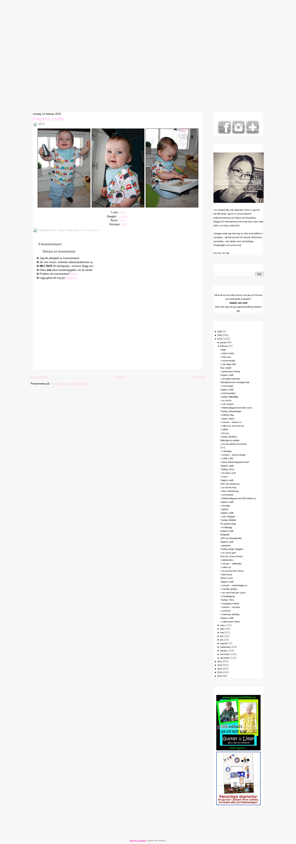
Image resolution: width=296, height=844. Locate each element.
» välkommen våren (230, 621)
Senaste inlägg (39, 376)
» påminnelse (226, 560)
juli (221, 640)
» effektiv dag (227, 415)
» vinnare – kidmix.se (230, 422)
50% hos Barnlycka (230, 484)
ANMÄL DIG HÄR (238, 303)
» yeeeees (225, 611)
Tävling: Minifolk (228, 520)
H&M (122, 212)
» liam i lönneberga (229, 491)
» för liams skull (228, 473)
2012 (219, 665)
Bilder (53, 230)
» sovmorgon (226, 386)
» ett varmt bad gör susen (233, 592)
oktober (224, 650)
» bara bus (225, 357)
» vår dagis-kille (228, 364)
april (222, 629)
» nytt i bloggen (227, 516)
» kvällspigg (226, 527)
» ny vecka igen (228, 553)
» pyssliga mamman (230, 378)
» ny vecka (225, 400)
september (225, 647)
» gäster (224, 509)
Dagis (223, 349)
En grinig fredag (228, 524)
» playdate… (226, 545)
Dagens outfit (48, 118)
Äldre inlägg (199, 376)
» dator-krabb (227, 353)
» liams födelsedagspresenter (234, 462)
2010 (219, 339)
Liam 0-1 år (79, 230)
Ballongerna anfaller (230, 440)
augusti (223, 643)
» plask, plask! (227, 418)
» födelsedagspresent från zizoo (236, 407)
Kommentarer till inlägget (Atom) (69, 383)
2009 (219, 335)
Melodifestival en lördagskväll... (235, 382)
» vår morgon (227, 404)
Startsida (120, 376)
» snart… (225, 476)
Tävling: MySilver (228, 436)
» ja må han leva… (229, 487)
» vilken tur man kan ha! (232, 426)
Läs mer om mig (221, 253)
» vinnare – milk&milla (230, 563)
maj (222, 632)
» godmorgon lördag (230, 371)
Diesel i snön (226, 578)
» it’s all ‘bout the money (232, 571)
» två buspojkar (228, 393)
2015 (219, 676)
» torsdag (225, 505)
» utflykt (224, 429)
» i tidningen (226, 451)
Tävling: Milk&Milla (229, 397)
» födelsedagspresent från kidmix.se (238, 498)
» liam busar (226, 574)
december (225, 658)
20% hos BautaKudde (231, 538)
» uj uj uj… (225, 433)
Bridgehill (224, 534)
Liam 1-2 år (93, 230)
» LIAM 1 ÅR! (226, 458)
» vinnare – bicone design (232, 455)
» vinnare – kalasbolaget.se (233, 585)
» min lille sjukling (228, 589)
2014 (219, 672)
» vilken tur (225, 567)
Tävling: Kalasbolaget (230, 411)
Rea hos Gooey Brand (231, 556)
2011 (219, 661)
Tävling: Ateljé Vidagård (231, 549)
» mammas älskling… (230, 614)
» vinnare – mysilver (230, 607)
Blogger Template (138, 840)
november (225, 654)
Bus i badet (225, 368)
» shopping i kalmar (229, 603)
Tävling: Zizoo (227, 469)
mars (222, 625)
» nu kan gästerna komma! (233, 444)
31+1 (222, 447)
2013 (219, 669)
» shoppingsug (227, 596)
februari (224, 346)
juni (221, 636)
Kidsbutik (123, 216)
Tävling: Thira (227, 600)
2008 (219, 331)
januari (223, 342)
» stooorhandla (227, 360)
